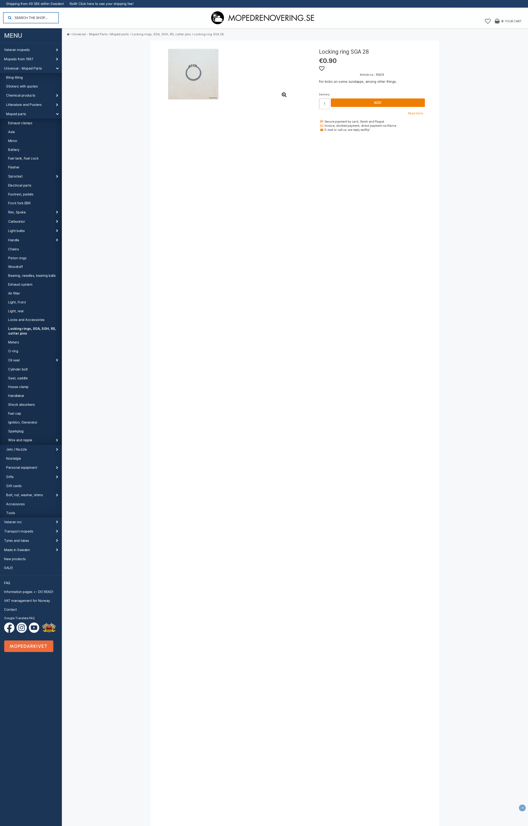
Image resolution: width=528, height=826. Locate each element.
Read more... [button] (416, 113)
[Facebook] (10, 627)
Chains (13, 249)
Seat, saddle (18, 378)
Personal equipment (21, 467)
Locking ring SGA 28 (209, 34)
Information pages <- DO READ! (28, 592)
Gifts (10, 477)
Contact (10, 609)
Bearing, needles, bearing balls (32, 275)
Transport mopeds (18, 531)
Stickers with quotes (22, 86)
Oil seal (14, 360)
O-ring (13, 351)
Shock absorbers (21, 404)
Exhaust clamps (20, 123)
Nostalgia (13, 458)
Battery (14, 150)
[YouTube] (34, 627)
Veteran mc (13, 522)
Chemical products (20, 95)
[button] (488, 21)
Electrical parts (19, 185)
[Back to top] (522, 808)
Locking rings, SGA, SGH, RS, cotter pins (32, 331)
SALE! (8, 568)
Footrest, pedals (20, 194)
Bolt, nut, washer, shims (24, 495)
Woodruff (15, 267)
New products (15, 559)
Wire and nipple (20, 440)
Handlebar (16, 396)
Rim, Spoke (17, 212)
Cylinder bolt (18, 369)
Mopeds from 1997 (18, 59)
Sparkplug (16, 431)
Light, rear (16, 311)
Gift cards (14, 486)
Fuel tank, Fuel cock (23, 158)
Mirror (12, 141)
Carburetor (16, 221)
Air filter (14, 293)
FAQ (7, 583)
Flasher (14, 167)
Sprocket (15, 176)
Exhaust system (20, 284)
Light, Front (17, 302)
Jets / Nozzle (16, 449)
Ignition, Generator (23, 422)
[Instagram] (22, 627)
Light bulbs (16, 231)
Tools (10, 513)
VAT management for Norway (27, 601)
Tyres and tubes (16, 540)
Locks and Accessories (26, 320)
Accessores (15, 504)
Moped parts (16, 114)
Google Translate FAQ (19, 618)
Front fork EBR (19, 203)
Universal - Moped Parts (23, 68)
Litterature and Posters (24, 105)
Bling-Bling (14, 77)
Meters (13, 342)
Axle (11, 132)
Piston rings (17, 258)
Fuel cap (14, 413)
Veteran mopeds (17, 50)
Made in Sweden (17, 550)
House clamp (18, 387)
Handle (13, 240)
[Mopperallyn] (49, 627)
